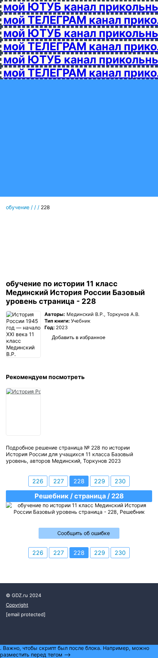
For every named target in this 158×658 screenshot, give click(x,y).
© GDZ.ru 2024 (23, 595)
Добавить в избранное (78, 337)
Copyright (17, 605)
